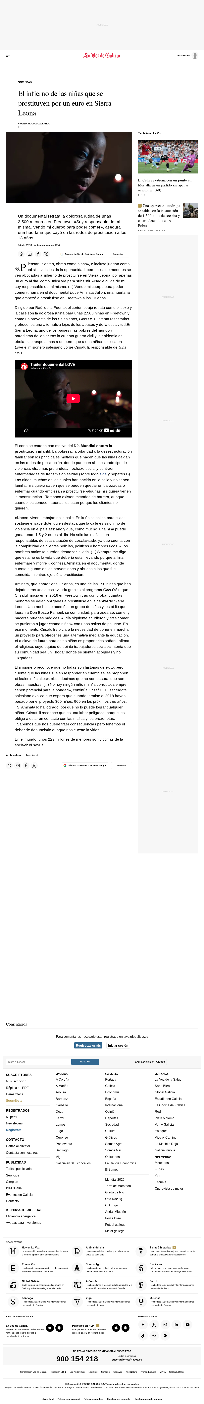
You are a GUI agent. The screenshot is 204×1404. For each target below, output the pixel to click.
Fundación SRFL (58, 1372)
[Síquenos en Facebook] (143, 1324)
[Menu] (9, 55)
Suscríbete (14, 1101)
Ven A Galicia (164, 1124)
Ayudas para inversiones (23, 1223)
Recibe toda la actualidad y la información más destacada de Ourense (172, 1301)
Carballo (62, 1105)
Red (158, 1111)
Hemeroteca (14, 1094)
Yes (157, 1175)
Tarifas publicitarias (19, 1169)
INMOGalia (14, 1188)
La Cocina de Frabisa (170, 1105)
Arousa (61, 1092)
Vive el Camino (166, 1137)
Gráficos (111, 1137)
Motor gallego (115, 1231)
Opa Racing (113, 1199)
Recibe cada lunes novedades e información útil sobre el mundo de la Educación (45, 1268)
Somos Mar (113, 1150)
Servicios (12, 1175)
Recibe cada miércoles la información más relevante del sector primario (106, 1268)
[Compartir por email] (29, 254)
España (110, 1099)
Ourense (62, 1137)
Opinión (110, 1111)
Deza (59, 1111)
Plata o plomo (164, 1118)
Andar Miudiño (115, 1211)
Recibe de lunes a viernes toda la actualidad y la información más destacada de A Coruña (109, 1285)
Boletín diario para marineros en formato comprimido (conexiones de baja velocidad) (171, 1268)
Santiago (62, 1150)
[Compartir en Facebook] (38, 254)
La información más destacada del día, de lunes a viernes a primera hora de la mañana (45, 1251)
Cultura (110, 1131)
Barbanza (63, 1099)
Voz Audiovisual (77, 1372)
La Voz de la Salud (168, 1079)
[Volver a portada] (101, 55)
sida (103, 474)
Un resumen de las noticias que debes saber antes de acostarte (107, 1251)
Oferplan (12, 1181)
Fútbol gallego (115, 1224)
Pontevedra (64, 1144)
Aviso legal (48, 1399)
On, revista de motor (169, 1188)
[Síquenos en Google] (165, 1336)
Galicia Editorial (176, 1372)
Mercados (162, 1163)
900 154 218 (77, 1359)
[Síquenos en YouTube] (187, 1324)
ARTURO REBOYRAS (149, 230)
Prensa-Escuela (148, 1372)
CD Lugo (111, 1205)
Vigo (59, 1157)
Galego (160, 1061)
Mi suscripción (16, 1081)
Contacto (12, 1201)
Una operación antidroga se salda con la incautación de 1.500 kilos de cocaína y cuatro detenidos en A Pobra (159, 215)
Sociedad (112, 1124)
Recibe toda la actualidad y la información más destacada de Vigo (108, 1301)
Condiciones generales (119, 1399)
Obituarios (112, 1157)
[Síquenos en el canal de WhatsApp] (154, 1336)
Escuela (160, 1182)
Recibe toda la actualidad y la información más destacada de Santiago (44, 1301)
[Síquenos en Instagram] (165, 1324)
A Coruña (62, 1079)
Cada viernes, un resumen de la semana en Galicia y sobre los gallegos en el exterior (43, 1285)
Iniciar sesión (118, 1045)
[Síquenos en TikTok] (143, 1336)
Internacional (114, 1105)
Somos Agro (114, 1144)
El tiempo (112, 1169)
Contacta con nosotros (22, 1152)
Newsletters (14, 1123)
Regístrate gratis (88, 1045)
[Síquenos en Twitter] (154, 1324)
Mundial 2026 (115, 1179)
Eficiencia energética (21, 1216)
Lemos (60, 1124)
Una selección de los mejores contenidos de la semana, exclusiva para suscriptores (172, 1251)
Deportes (111, 1118)
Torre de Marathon (118, 1186)
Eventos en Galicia (19, 1194)
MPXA (163, 1372)
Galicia (110, 1086)
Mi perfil (11, 1117)
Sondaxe (105, 1372)
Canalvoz (118, 1372)
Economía (112, 1092)
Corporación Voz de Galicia (33, 1372)
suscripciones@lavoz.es (127, 1359)
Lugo (59, 1131)
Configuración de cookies (148, 1399)
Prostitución (32, 755)
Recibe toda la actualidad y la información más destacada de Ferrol (172, 1285)
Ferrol (60, 1118)
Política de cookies (93, 1399)
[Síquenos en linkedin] (176, 1324)
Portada (110, 1079)
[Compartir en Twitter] (46, 254)
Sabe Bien (162, 1086)
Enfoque (161, 1131)
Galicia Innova (165, 1150)
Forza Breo (113, 1218)
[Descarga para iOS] (50, 1328)
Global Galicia (165, 1092)
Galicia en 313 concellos (73, 1163)
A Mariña (62, 1086)
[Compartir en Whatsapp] (21, 254)
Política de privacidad (69, 1399)
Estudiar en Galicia (168, 1099)
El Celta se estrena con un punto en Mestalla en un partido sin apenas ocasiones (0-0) (165, 184)
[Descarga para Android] (59, 1328)
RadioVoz (93, 1372)
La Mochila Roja (166, 1144)
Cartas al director (18, 1146)
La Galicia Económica (120, 1163)
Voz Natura (131, 1372)
